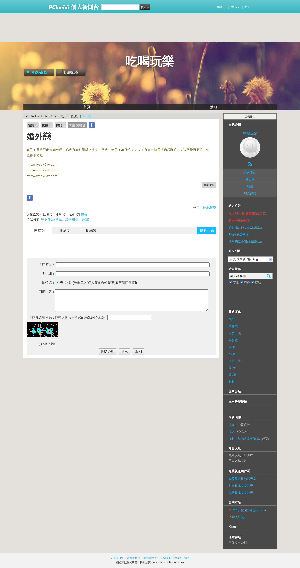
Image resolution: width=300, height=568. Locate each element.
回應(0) (39, 230)
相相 (232, 381)
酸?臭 (232, 374)
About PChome (172, 557)
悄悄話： (48, 283)
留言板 (250, 179)
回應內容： (47, 292)
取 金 (232, 368)
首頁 (87, 107)
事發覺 (233, 340)
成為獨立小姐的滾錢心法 (245, 241)
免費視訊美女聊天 (241, 492)
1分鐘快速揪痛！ (240, 234)
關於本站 (250, 172)
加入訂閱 (238, 517)
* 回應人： (47, 265)
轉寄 (84, 214)
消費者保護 (133, 557)
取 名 (232, 347)
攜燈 (232, 319)
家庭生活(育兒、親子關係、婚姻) (65, 219)
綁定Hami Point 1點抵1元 (246, 227)
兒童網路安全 (152, 557)
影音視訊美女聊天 (241, 485)
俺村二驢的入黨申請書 (244, 438)
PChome (235, 7)
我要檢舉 (209, 184)
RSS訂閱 (238, 510)
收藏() (91, 230)
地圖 (250, 186)
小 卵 (232, 354)
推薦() (65, 230)
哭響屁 (233, 326)
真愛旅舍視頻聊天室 (242, 479)
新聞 (219, 7)
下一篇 (87, 116)
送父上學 (235, 361)
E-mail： (48, 274)
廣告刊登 (118, 557)
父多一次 (235, 333)
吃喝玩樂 (150, 61)
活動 (213, 107)
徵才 (187, 557)
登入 (246, 7)
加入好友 (250, 193)
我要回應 (206, 231)
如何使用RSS (255, 510)
